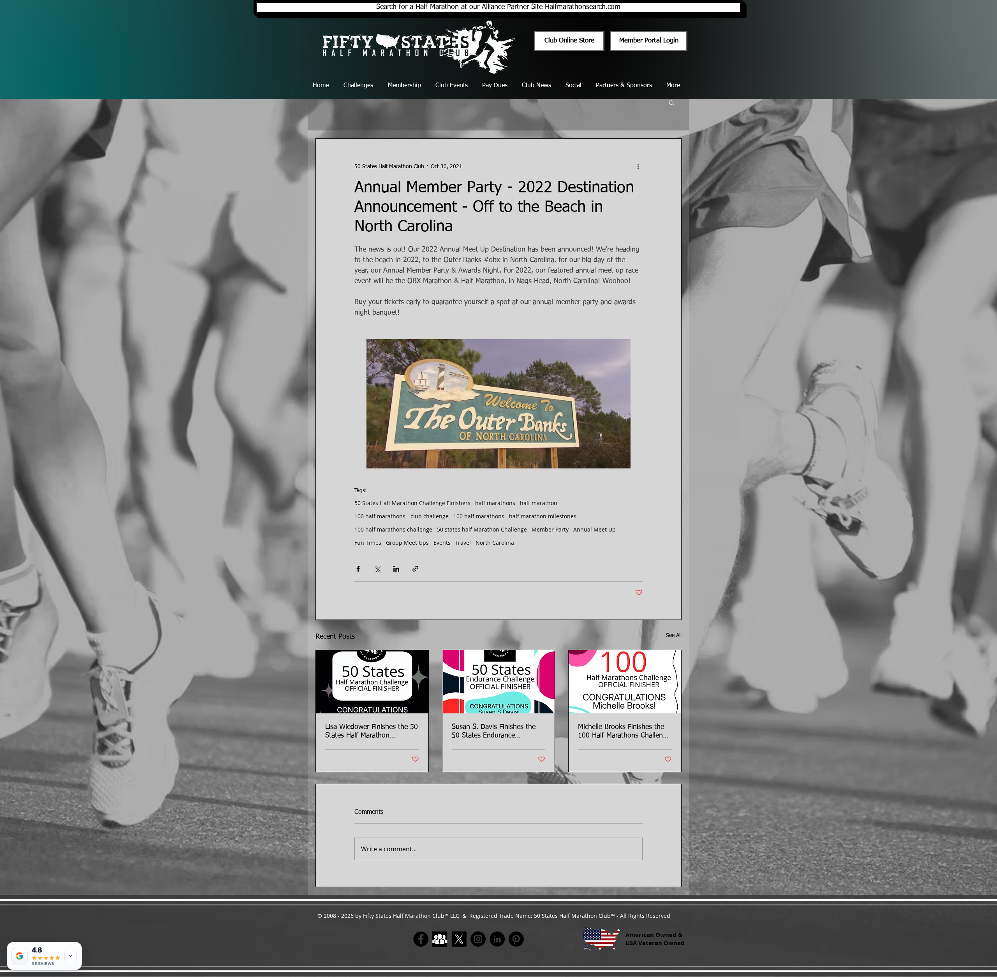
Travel (463, 542)
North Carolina (495, 542)
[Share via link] (415, 568)
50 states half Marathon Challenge (482, 529)
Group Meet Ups (407, 542)
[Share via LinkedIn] (396, 568)
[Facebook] (420, 939)
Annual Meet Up (594, 529)
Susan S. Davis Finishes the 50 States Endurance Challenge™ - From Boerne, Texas (494, 732)
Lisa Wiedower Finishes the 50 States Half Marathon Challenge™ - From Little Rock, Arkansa (371, 732)
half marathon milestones (542, 516)
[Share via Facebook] (358, 568)
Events (442, 542)
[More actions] (638, 166)
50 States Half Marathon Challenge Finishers (412, 503)
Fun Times (367, 542)
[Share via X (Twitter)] (377, 568)
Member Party (550, 529)
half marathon (538, 503)
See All (674, 635)
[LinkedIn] (497, 939)
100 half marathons (478, 516)
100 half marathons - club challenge (401, 516)
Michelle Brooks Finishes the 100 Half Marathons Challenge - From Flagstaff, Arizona (624, 732)
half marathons (495, 503)
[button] (671, 102)
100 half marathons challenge (393, 529)
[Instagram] (478, 939)
